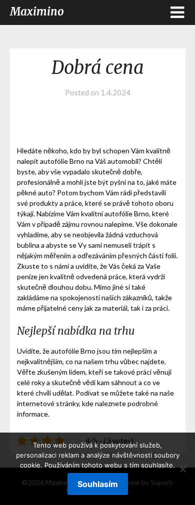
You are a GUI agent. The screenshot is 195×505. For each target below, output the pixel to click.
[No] (183, 469)
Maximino (37, 11)
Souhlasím (98, 484)
